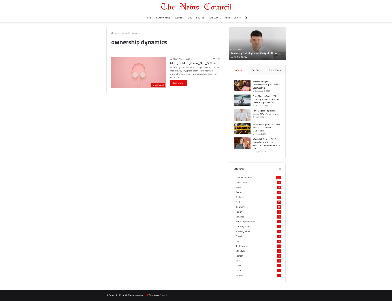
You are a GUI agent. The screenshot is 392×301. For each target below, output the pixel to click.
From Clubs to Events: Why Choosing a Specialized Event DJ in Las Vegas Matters (266, 99)
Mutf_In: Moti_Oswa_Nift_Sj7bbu (193, 63)
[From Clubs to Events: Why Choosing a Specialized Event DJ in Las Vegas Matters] (242, 100)
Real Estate (215, 18)
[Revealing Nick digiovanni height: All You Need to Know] (242, 115)
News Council (242, 182)
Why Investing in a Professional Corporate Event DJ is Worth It (267, 84)
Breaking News (163, 18)
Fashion (239, 256)
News (238, 187)
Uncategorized (243, 226)
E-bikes (239, 275)
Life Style (240, 251)
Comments (275, 70)
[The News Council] (195, 6)
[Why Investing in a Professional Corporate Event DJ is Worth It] (242, 85)
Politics (200, 18)
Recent (255, 70)
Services (240, 216)
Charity (239, 270)
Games (239, 192)
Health (239, 212)
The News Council (158, 295)
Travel (239, 236)
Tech (227, 18)
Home (148, 18)
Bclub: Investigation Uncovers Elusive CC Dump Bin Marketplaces (266, 127)
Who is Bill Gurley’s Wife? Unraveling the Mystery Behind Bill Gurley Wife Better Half (267, 144)
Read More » (178, 83)
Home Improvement (245, 221)
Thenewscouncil (244, 177)
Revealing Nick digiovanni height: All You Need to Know (254, 55)
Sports (238, 18)
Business (179, 18)
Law (190, 18)
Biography (240, 207)
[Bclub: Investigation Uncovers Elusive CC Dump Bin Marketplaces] (242, 128)
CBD (238, 260)
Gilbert (175, 59)
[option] (257, 43)
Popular (238, 70)
